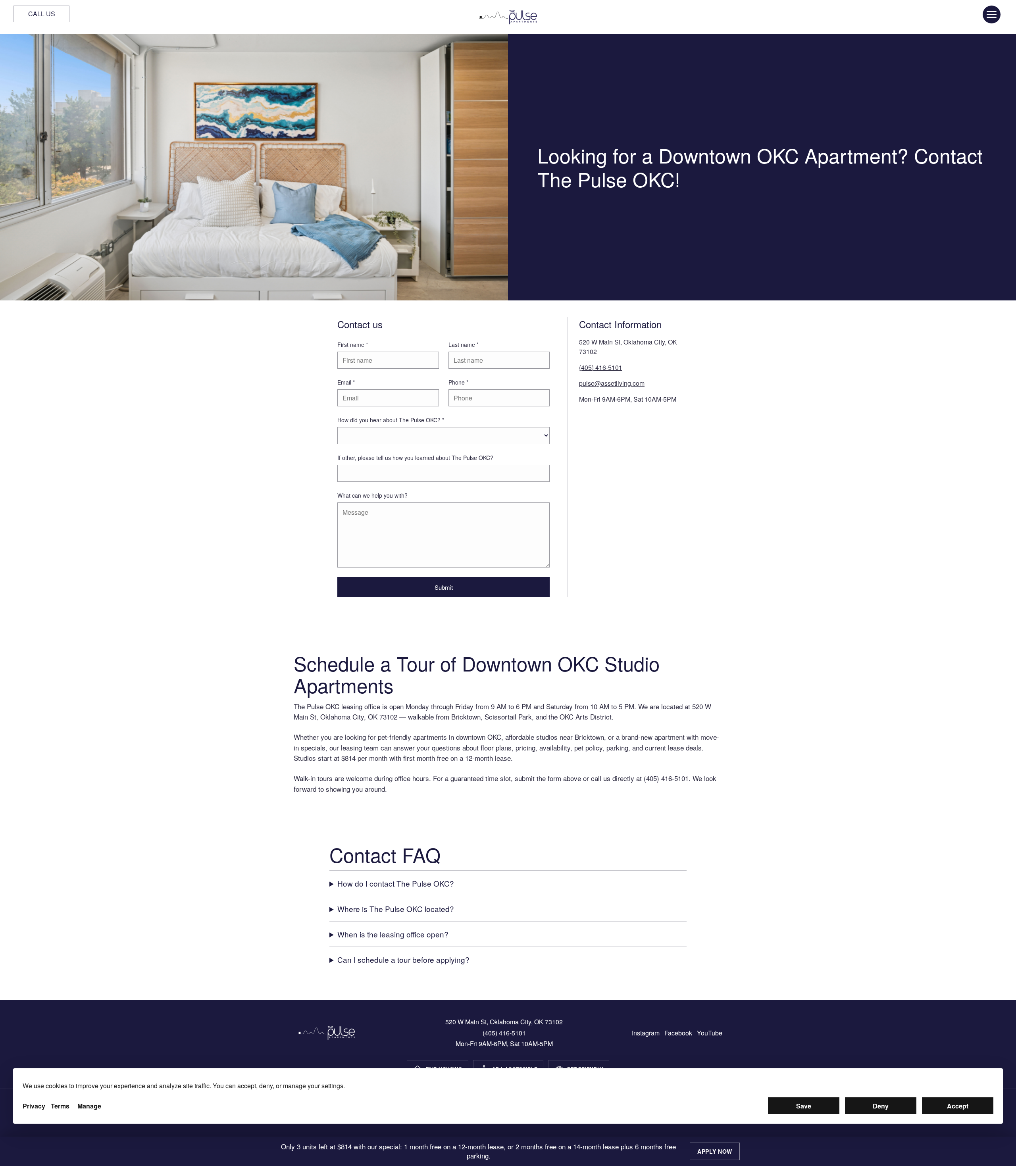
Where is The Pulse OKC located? (395, 908)
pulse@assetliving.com (612, 383)
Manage (89, 1105)
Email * (346, 382)
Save (803, 1105)
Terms (60, 1105)
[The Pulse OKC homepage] (508, 17)
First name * (352, 344)
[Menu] (992, 14)
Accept (957, 1105)
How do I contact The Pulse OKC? (395, 883)
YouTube (709, 1032)
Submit (444, 587)
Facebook (678, 1032)
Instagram (646, 1032)
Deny (881, 1105)
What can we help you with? (372, 495)
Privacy (34, 1105)
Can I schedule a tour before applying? (403, 959)
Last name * (463, 344)
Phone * (458, 382)
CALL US (41, 13)
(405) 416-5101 (600, 367)
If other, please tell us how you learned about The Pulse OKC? (415, 458)
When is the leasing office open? (392, 934)
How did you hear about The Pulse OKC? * (390, 420)
